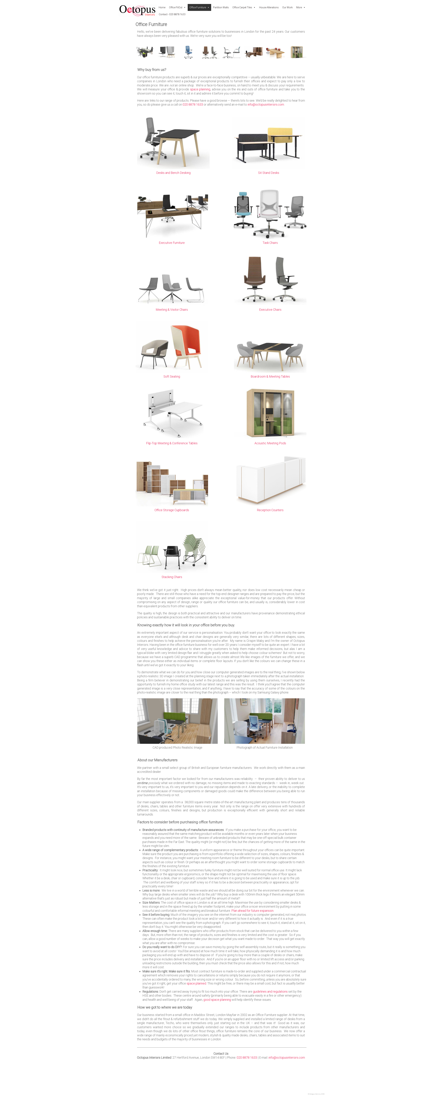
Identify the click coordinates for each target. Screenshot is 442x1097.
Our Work (287, 7)
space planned (196, 983)
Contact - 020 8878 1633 (172, 14)
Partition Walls (221, 7)
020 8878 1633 (193, 104)
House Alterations (269, 7)
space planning (200, 89)
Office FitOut (175, 7)
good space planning (217, 999)
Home (162, 7)
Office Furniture (197, 7)
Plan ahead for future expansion (252, 910)
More (299, 7)
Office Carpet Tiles (242, 7)
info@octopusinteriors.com (266, 104)
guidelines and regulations (270, 991)
